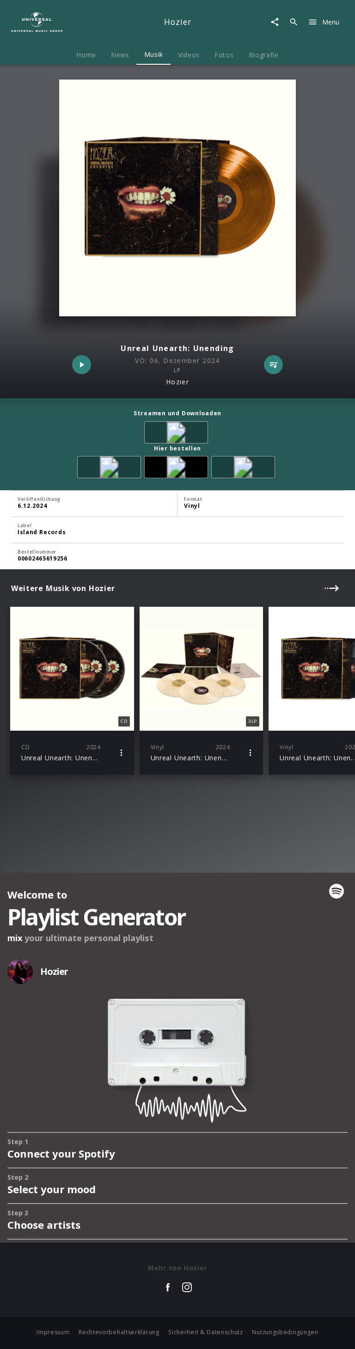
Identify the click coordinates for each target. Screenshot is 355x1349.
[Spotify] (177, 434)
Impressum (53, 1332)
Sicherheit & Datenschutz (205, 1332)
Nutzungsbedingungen (285, 1332)
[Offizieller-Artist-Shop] (244, 468)
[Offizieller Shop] (177, 468)
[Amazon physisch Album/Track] (110, 468)
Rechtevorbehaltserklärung (119, 1332)
